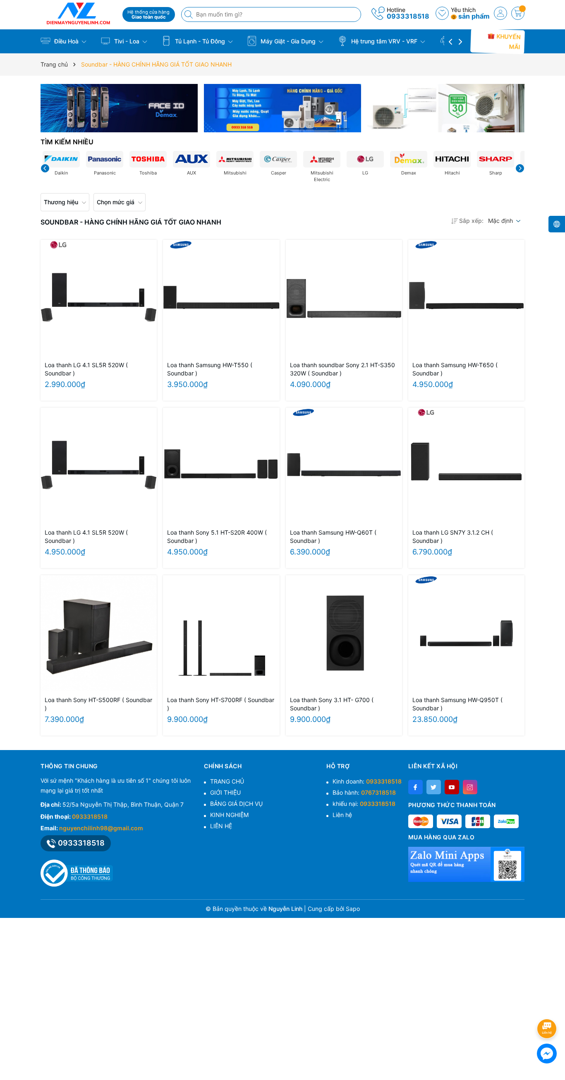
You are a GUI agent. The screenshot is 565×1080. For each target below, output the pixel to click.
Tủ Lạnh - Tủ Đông (200, 41)
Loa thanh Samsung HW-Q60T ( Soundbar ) (333, 536)
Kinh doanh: (367, 781)
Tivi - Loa (127, 41)
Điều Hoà (66, 41)
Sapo (353, 908)
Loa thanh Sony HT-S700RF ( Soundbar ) (220, 704)
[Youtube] (452, 787)
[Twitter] (433, 787)
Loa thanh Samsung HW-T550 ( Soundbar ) (209, 369)
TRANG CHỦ (227, 781)
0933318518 (408, 16)
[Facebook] (415, 787)
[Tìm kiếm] (189, 14)
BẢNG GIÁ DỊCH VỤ (236, 803)
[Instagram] (470, 787)
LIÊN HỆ (221, 825)
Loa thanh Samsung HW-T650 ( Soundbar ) (455, 369)
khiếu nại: (364, 803)
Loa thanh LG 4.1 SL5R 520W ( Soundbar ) (86, 369)
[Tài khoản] (500, 13)
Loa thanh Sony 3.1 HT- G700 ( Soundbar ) (331, 704)
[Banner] (119, 108)
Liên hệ (342, 814)
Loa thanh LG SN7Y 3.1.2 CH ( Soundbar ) (452, 536)
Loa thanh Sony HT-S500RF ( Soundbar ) (98, 704)
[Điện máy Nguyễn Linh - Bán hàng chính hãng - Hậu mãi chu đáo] (78, 13)
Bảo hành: (364, 792)
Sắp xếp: (471, 220)
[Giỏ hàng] (517, 13)
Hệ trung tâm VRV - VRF (384, 41)
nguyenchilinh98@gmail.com (101, 828)
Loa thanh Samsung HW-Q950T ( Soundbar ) (457, 704)
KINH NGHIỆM (229, 814)
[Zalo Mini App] (466, 864)
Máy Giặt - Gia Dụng (288, 41)
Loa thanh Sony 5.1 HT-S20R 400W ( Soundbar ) (217, 536)
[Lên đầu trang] (548, 1006)
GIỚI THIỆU (225, 792)
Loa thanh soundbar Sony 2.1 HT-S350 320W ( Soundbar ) (342, 369)
